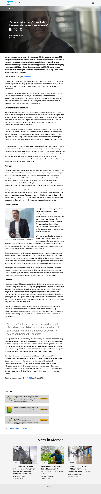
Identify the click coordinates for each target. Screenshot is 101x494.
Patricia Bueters (20, 476)
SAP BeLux (19, 35)
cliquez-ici (27, 77)
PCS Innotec (23, 428)
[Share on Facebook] (10, 30)
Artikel (11, 35)
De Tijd (29, 378)
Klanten (12, 8)
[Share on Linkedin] (21, 30)
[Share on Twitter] (15, 30)
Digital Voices (14, 428)
